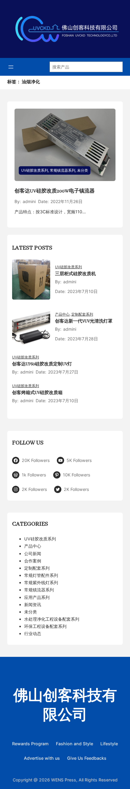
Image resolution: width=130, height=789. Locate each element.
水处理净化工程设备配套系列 (51, 619)
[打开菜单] (11, 67)
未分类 (82, 170)
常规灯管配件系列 (41, 575)
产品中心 (62, 314)
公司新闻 (32, 553)
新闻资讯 (32, 604)
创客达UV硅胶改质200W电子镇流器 (55, 191)
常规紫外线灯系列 (41, 582)
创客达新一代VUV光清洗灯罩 (83, 321)
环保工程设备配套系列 (45, 626)
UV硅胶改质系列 (34, 170)
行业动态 (32, 633)
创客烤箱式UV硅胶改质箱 (37, 393)
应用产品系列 (37, 597)
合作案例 (32, 560)
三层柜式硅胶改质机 (75, 274)
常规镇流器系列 (62, 170)
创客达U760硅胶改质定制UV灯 (42, 364)
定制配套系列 (82, 314)
